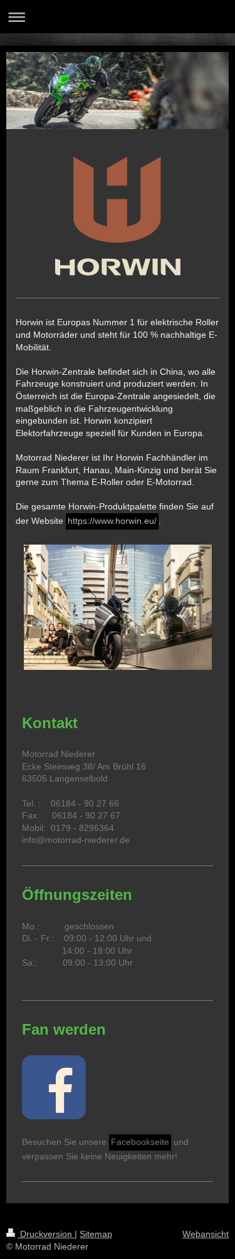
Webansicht (205, 1234)
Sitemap (96, 1234)
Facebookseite (140, 1142)
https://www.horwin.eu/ (112, 521)
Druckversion (46, 1234)
